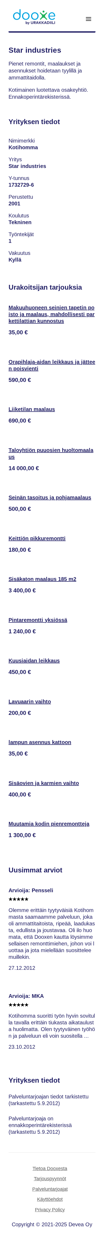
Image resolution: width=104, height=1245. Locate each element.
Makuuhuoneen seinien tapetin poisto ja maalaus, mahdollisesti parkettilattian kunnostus (52, 314)
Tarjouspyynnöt (50, 1178)
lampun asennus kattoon (40, 742)
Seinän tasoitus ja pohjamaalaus (50, 497)
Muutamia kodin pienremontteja (49, 824)
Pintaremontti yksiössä (38, 620)
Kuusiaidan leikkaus (34, 661)
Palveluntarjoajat (50, 1189)
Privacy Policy (50, 1209)
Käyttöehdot (50, 1199)
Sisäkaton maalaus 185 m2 (42, 579)
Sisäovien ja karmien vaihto (44, 783)
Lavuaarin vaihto (30, 701)
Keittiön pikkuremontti (37, 538)
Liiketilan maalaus (32, 409)
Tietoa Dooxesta (50, 1168)
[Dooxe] (34, 23)
